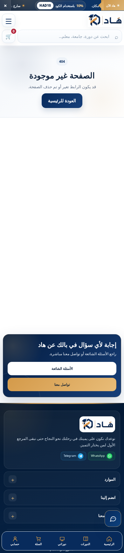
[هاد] (105, 20)
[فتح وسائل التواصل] (113, 518)
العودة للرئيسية (62, 100)
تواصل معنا (62, 384)
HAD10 (54, 5)
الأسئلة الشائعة (62, 368)
